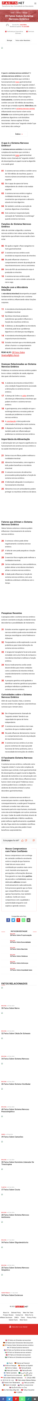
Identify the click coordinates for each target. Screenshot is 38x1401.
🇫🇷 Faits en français (9, 1365)
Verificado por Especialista (15, 31)
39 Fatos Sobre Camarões (12, 1137)
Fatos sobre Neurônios (22, 40)
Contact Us (19, 1315)
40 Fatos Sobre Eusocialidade (20, 942)
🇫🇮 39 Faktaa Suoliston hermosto (18, 1347)
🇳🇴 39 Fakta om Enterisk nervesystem (18, 1355)
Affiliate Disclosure (6, 1317)
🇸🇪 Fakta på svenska (11, 1370)
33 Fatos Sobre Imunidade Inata (21, 970)
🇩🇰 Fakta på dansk (25, 1368)
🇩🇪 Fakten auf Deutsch (22, 1363)
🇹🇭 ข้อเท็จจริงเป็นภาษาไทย (18, 1387)
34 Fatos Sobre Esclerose (12, 1295)
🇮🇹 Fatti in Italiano (11, 1368)
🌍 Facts (10, 1363)
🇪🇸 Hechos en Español (25, 1365)
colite (24, 396)
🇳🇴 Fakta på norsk (26, 1370)
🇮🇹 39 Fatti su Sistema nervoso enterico (18, 1352)
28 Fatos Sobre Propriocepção (21, 935)
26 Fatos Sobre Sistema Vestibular (16, 1084)
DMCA (16, 1317)
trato (17, 82)
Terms (23, 1317)
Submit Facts (13, 1320)
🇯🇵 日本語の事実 (29, 1378)
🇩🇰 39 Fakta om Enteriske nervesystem (18, 1340)
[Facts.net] (13, 3)
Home (12, 12)
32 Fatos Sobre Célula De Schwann (15, 1033)
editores (16, 882)
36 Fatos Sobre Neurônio (19, 949)
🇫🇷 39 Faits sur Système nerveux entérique (18, 1350)
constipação (11, 421)
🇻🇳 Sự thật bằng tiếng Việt (10, 1390)
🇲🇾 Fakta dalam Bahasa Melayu (26, 1380)
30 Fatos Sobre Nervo (10, 1008)
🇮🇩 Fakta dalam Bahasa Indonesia (12, 1378)
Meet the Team (28, 1312)
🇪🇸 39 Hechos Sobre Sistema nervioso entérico (18, 1345)
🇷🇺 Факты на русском (25, 1385)
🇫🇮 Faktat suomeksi (10, 1373)
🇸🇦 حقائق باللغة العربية (26, 1373)
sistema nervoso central (25, 109)
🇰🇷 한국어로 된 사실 (7, 1380)
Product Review (8, 1315)
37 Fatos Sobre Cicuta (10, 1190)
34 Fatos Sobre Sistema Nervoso (15, 1059)
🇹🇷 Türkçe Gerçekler (27, 1390)
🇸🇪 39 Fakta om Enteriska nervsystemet (18, 1357)
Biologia (25, 12)
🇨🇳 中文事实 (18, 1392)
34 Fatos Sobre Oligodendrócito (14, 1242)
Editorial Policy (16, 1312)
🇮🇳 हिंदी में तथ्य (28, 1375)
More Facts (23, 1320)
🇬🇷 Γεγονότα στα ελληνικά (13, 1375)
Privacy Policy (31, 1317)
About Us (6, 1312)
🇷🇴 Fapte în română (9, 1385)
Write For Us (29, 1315)
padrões (29, 876)
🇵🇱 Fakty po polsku (28, 1382)
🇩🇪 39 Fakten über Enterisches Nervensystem (18, 1343)
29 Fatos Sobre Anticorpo (19, 963)
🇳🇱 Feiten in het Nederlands (11, 1382)
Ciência (18, 12)
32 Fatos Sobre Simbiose (19, 956)
